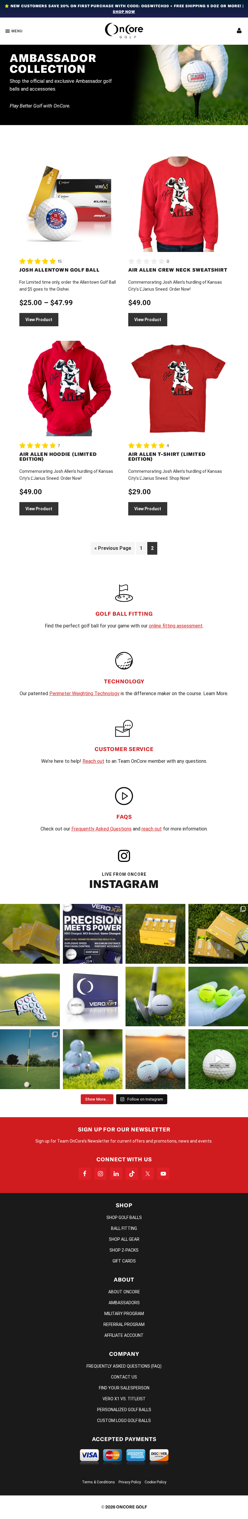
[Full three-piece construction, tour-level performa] (30, 934)
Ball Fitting (124, 1228)
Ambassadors (124, 1302)
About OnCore (124, 1291)
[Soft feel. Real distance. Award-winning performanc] (155, 997)
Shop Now (124, 11)
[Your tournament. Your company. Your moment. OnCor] (93, 1059)
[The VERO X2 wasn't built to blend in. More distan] (155, 1059)
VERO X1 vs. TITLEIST (124, 1398)
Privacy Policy (130, 1482)
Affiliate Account (124, 1335)
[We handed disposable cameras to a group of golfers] (30, 1059)
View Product (38, 319)
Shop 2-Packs (124, 1250)
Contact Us (124, 1377)
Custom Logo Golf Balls (124, 1420)
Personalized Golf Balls (124, 1409)
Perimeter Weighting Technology (84, 693)
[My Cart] (239, 31)
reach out (152, 829)
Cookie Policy (155, 1482)
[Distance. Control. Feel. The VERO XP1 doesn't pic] (93, 997)
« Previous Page (112, 548)
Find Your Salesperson (124, 1387)
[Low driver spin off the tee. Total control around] (155, 934)
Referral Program (124, 1324)
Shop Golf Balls (124, 1217)
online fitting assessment (176, 626)
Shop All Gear (124, 1239)
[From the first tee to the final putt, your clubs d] (30, 997)
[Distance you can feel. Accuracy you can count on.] (93, 934)
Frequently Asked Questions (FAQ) (124, 1366)
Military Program (124, 1313)
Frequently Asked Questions (101, 829)
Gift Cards (124, 1261)
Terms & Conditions (98, 1482)
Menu (17, 31)
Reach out (93, 761)
